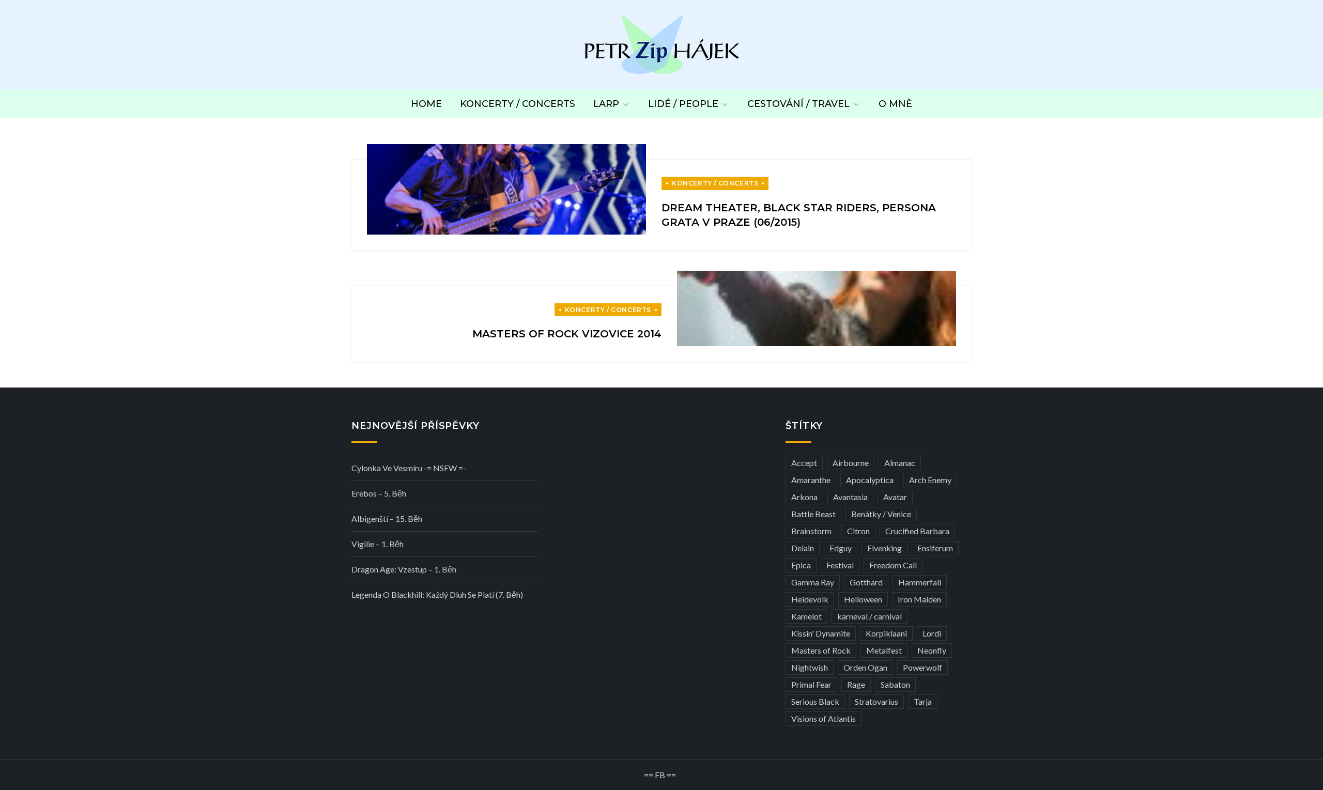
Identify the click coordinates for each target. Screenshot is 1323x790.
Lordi (931, 633)
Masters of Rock (821, 650)
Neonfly (931, 650)
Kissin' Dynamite (820, 633)
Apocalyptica (870, 480)
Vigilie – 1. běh (377, 544)
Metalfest (884, 650)
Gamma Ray (812, 582)
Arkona (804, 497)
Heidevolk (809, 599)
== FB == (660, 775)
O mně (895, 104)
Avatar (895, 497)
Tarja (923, 701)
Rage (856, 684)
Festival (840, 565)
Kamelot (806, 616)
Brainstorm (811, 531)
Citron (858, 531)
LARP (606, 104)
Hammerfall (919, 582)
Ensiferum (935, 548)
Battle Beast (813, 514)
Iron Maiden (919, 599)
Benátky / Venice (881, 514)
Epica (801, 565)
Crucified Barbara (917, 531)
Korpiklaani (886, 633)
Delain (802, 548)
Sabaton (895, 684)
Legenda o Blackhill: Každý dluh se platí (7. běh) (437, 594)
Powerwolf (922, 667)
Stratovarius (876, 701)
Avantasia (850, 497)
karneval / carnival (869, 616)
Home (426, 104)
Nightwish (809, 667)
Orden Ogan (865, 667)
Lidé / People (683, 104)
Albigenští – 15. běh (386, 518)
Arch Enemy (930, 480)
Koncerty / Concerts (517, 104)
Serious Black (815, 701)
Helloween (863, 599)
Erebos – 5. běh (378, 493)
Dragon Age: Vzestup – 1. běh (403, 569)
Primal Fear (811, 684)
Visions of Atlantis (823, 718)
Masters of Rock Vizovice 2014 (567, 334)
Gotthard (866, 582)
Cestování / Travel (798, 104)
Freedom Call (893, 565)
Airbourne (851, 463)
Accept (804, 463)
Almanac (899, 463)
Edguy (840, 548)
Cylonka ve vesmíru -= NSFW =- (408, 468)
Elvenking (884, 548)
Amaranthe (810, 480)
